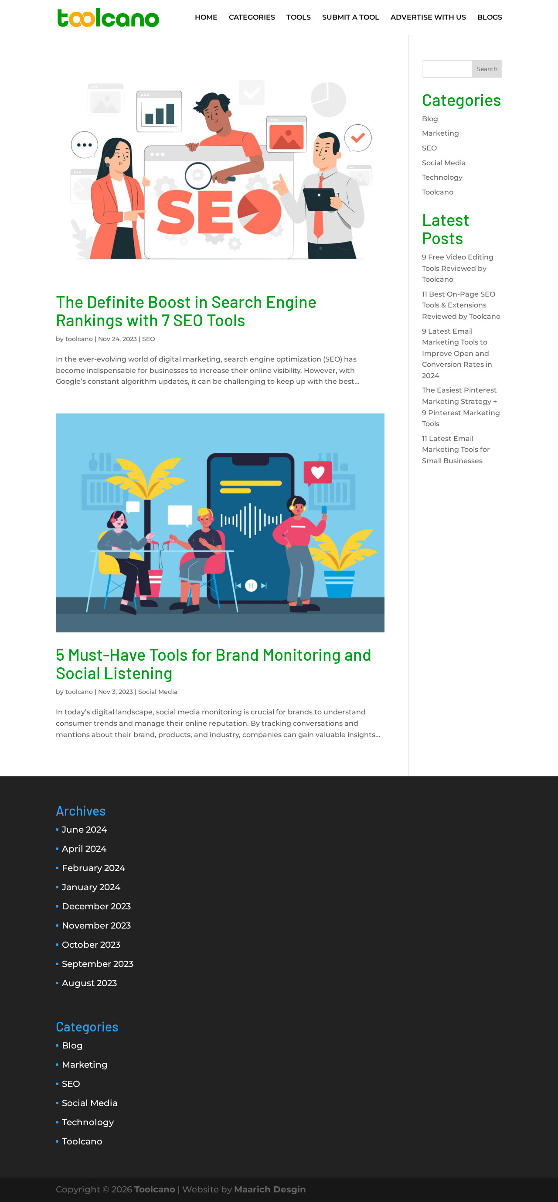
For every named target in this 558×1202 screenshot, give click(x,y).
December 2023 (96, 906)
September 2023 (97, 964)
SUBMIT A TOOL (350, 17)
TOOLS (298, 17)
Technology (442, 177)
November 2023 (96, 925)
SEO (148, 339)
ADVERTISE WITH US (428, 17)
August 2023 (89, 983)
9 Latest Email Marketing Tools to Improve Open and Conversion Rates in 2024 (457, 353)
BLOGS (489, 17)
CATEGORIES (252, 17)
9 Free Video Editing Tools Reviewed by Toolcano (457, 268)
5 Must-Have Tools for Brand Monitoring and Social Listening (213, 663)
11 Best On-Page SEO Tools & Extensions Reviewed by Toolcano (461, 305)
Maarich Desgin (270, 1189)
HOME (206, 17)
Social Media (157, 692)
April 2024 (84, 848)
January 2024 (91, 887)
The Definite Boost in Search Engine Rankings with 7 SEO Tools (186, 310)
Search (486, 69)
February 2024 (93, 868)
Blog (430, 119)
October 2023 (91, 944)
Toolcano (437, 192)
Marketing (440, 133)
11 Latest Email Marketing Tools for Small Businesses (456, 449)
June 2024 (84, 829)
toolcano (79, 339)
